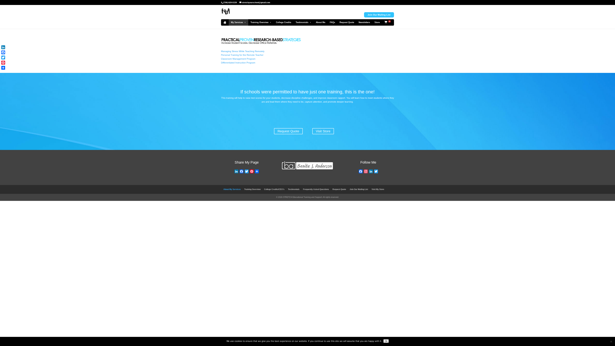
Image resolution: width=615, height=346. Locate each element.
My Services (237, 22)
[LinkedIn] (3, 47)
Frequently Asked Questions (316, 189)
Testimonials (302, 22)
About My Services (232, 189)
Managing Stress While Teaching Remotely (242, 51)
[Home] (225, 22)
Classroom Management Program (238, 59)
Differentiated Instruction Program (238, 62)
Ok (386, 341)
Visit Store (323, 131)
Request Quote (347, 22)
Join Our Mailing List (359, 189)
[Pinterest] (3, 62)
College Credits (283, 22)
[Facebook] (3, 52)
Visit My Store (378, 189)
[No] (611, 341)
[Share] (3, 67)
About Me (320, 22)
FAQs (332, 22)
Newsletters (364, 22)
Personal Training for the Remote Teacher (242, 55)
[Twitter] (3, 57)
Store (377, 22)
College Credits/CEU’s (274, 189)
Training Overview (259, 22)
